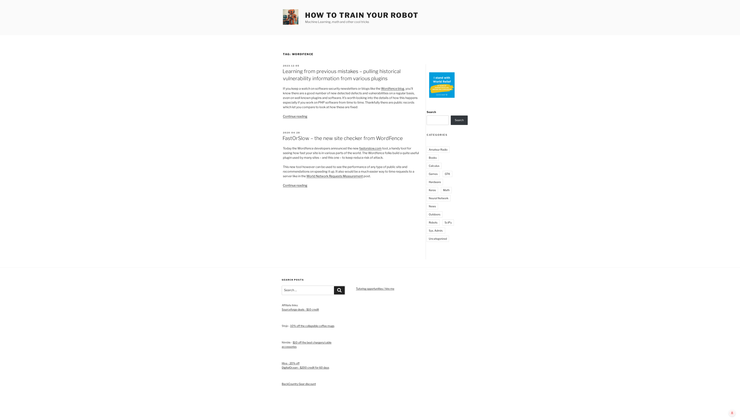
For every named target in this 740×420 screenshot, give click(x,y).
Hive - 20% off (290, 363)
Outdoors (434, 214)
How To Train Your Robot (362, 15)
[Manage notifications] (732, 413)
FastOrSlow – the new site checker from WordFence (343, 138)
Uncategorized (438, 238)
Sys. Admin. (436, 230)
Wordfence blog (392, 88)
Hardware (435, 182)
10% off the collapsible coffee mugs (312, 325)
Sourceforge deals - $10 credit (300, 309)
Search (431, 112)
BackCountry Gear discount (299, 383)
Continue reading (295, 116)
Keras (432, 190)
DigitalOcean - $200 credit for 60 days (305, 367)
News (432, 206)
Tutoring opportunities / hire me (375, 288)
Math (446, 190)
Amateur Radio (438, 149)
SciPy (448, 222)
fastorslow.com (370, 148)
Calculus (434, 165)
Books (433, 157)
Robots (433, 222)
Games (433, 173)
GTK (447, 173)
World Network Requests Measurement (334, 176)
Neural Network (438, 198)
